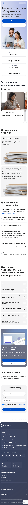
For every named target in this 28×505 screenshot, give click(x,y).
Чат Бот (6, 448)
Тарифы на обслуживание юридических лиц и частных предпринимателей (14, 377)
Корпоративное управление (8, 472)
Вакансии (3, 477)
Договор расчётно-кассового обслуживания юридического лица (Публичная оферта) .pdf (15, 218)
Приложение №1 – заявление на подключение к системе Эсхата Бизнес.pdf (14, 253)
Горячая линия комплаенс (19, 448)
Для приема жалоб (8, 445)
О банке (3, 470)
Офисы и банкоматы (6, 480)
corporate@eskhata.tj (8, 214)
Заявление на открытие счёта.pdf (12, 225)
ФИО (3, 391)
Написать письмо (21, 445)
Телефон (4, 397)
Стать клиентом (14, 25)
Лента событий (4, 475)
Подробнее (14, 21)
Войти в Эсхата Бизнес (14, 360)
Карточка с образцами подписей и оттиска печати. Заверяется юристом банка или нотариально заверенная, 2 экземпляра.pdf (14, 245)
